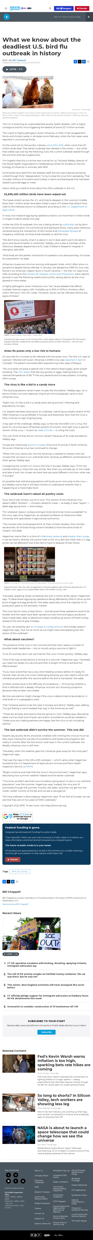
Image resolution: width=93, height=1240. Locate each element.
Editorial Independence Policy (78, 1202)
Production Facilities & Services (80, 1209)
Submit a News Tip (42, 1224)
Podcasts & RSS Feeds (60, 1176)
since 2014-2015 (54, 145)
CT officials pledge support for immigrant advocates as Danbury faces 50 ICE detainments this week (47, 997)
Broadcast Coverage (76, 1180)
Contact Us (39, 1214)
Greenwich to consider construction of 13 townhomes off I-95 (42, 1006)
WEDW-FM (9, 1201)
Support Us (39, 1219)
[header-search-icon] (50, 8)
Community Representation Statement (59, 1189)
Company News (41, 1176)
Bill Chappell (19, 60)
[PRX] (47, 1235)
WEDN (13, 1197)
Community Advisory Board (41, 1198)
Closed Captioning (79, 1185)
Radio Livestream (60, 1182)
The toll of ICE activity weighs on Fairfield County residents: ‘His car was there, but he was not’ (46, 975)
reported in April (74, 360)
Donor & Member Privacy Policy (60, 1217)
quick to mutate (36, 445)
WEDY (7, 1199)
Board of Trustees (42, 1192)
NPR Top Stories (20, 872)
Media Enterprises (42, 1203)
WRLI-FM (9, 1203)
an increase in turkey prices (46, 626)
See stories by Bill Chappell (15, 904)
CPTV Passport (59, 1202)
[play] (7, 17)
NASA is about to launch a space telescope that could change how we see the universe (63, 1134)
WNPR (16, 1201)
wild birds (68, 224)
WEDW (19, 1197)
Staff (37, 1187)
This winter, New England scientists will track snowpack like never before (45, 986)
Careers (38, 1209)
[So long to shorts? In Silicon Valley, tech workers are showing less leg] (18, 1103)
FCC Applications (79, 1190)
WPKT (22, 1201)
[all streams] (89, 17)
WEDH (7, 1197)
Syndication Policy (79, 1195)
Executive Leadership (39, 1181)
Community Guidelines (58, 1196)
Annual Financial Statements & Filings (78, 1172)
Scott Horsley (43, 1073)
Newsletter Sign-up (61, 1171)
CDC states (24, 372)
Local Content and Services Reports (79, 1215)
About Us (39, 1171)
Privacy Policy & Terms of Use (60, 1224)
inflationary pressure (51, 536)
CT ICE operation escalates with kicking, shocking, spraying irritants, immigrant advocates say (47, 964)
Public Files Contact (12, 1205)
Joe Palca (42, 1145)
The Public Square (79, 1221)
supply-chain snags (78, 536)
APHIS (29, 766)
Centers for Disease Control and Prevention (50, 274)
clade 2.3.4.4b (45, 430)
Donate (83, 8)
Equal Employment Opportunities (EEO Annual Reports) (61, 1209)
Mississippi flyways (68, 231)
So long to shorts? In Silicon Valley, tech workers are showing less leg (64, 1099)
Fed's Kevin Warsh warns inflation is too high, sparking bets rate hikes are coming (64, 1062)
